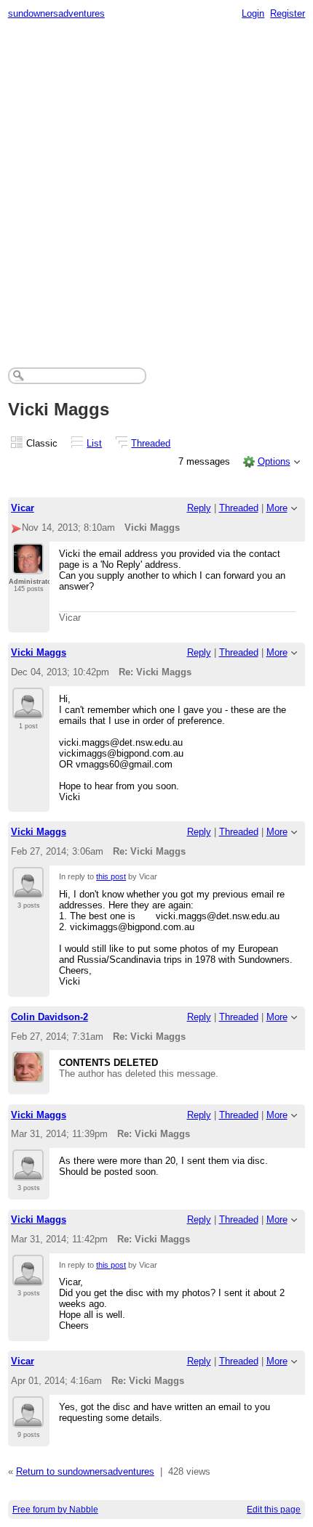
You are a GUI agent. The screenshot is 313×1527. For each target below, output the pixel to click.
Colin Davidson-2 (49, 1016)
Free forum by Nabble (55, 1509)
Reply (199, 507)
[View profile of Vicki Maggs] (28, 710)
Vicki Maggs (38, 652)
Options (274, 461)
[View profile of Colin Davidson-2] (28, 1074)
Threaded (150, 443)
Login (253, 13)
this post (111, 876)
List (94, 443)
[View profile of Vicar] (28, 565)
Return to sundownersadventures (85, 1471)
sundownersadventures (56, 13)
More (277, 507)
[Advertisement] (156, 189)
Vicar (22, 507)
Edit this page (274, 1509)
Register (287, 13)
